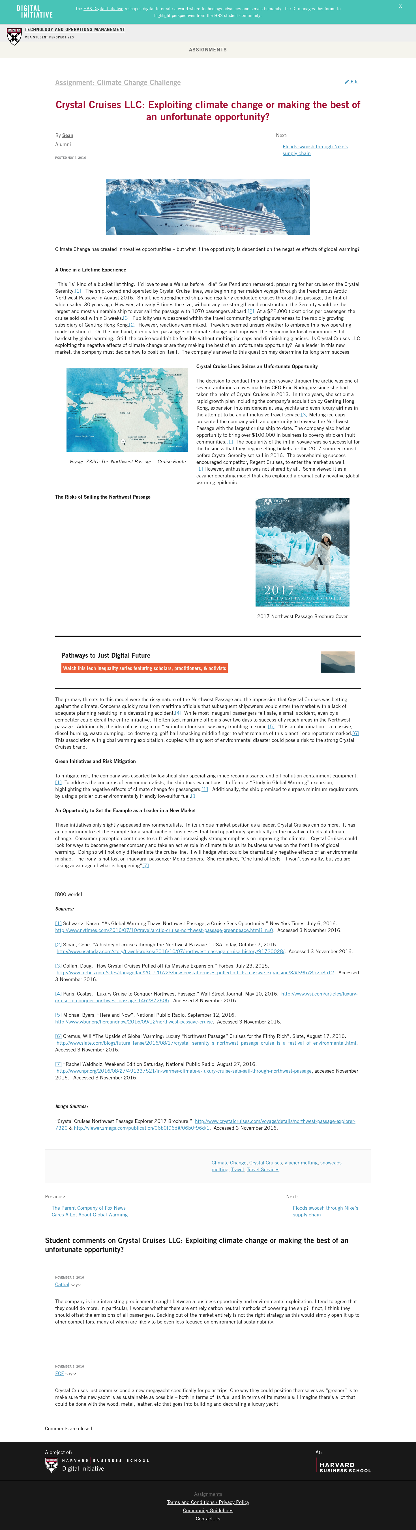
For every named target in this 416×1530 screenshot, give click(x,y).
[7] (145, 865)
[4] (178, 713)
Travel (237, 1169)
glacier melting (301, 1162)
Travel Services (263, 1169)
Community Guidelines (208, 1510)
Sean (67, 135)
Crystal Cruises (265, 1162)
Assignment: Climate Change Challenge (118, 82)
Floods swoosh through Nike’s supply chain (315, 149)
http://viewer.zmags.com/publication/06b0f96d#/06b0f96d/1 (141, 1128)
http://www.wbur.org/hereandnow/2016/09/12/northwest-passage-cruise (134, 1021)
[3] (126, 318)
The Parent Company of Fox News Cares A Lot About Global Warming (90, 1211)
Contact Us (208, 1518)
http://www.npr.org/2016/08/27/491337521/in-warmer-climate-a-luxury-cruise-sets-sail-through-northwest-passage (184, 1071)
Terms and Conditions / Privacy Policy (208, 1502)
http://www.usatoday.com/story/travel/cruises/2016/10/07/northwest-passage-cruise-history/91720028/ (170, 951)
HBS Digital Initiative (103, 8)
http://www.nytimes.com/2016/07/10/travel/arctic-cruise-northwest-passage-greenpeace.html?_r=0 (164, 930)
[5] (271, 726)
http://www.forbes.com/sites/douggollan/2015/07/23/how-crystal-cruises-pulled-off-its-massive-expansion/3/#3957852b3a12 (195, 972)
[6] (355, 733)
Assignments (208, 49)
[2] (251, 311)
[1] (78, 291)
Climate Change (229, 1162)
